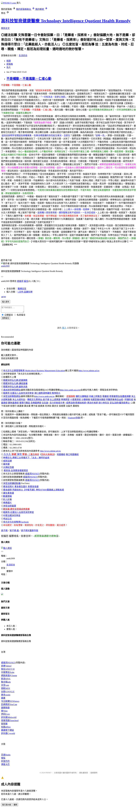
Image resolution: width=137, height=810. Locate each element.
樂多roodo (5, 695)
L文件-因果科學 (25, 292)
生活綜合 (23, 55)
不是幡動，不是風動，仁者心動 (28, 78)
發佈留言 (5, 318)
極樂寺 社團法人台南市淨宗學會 (18, 393)
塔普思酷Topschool (9, 720)
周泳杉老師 (92, 403)
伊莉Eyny (5, 714)
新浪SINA (5, 679)
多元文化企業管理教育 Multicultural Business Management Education (34, 370)
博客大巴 (5, 764)
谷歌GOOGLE (7, 691)
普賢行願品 (24, 403)
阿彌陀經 (129, 399)
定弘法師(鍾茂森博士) (120, 403)
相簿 (8, 61)
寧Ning (4, 711)
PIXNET (48, 773)
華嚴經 (105, 396)
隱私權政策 (83, 773)
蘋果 (3, 698)
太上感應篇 (55, 399)
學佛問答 (65, 399)
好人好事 (7, 499)
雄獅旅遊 (5, 707)
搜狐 (3, 758)
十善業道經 (75, 399)
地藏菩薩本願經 (97, 399)
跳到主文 (5, 28)
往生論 (45, 403)
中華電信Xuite (7, 672)
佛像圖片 (7, 502)
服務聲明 (93, 773)
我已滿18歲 (6, 805)
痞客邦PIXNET (32, 474)
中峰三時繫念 (95, 396)
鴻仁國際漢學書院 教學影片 (47, 393)
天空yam (5, 685)
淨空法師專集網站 (11, 396)
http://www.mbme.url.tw (89, 370)
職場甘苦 (22, 288)
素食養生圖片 (20, 486)
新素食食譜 (33, 486)
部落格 (9, 64)
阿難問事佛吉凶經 (114, 399)
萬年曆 (6, 464)
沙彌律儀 (85, 399)
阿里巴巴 (5, 761)
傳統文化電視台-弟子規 (38, 399)
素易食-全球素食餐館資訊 (16, 470)
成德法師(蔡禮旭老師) (76, 403)
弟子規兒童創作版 (29, 530)
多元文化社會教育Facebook (16, 522)
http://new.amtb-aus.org (70, 390)
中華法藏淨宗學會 (11, 515)
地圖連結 (61, 454)
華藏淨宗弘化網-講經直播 (15, 383)
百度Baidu (5, 755)
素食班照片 (8, 486)
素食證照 (7, 490)
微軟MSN (5, 688)
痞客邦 (20, 281)
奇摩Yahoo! (6, 666)
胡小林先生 (103, 403)
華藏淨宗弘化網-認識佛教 (15, 380)
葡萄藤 (4, 724)
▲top (3, 296)
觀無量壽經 (13, 403)
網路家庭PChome (9, 675)
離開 (15, 805)
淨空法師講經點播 (11, 483)
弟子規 (4, 530)
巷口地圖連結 (72, 454)
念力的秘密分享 (57, 403)
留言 (26, 281)
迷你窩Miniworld (8, 717)
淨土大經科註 (18, 399)
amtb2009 (5, 266)
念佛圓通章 (36, 403)
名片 (8, 67)
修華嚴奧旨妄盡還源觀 (120, 396)
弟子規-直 (14, 530)
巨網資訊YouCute (9, 704)
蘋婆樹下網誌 (7, 730)
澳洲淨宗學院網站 (11, 390)
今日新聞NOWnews (10, 701)
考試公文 (7, 519)
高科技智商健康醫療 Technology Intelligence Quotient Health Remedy (66, 20)
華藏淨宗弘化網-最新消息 (15, 387)
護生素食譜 (8, 493)
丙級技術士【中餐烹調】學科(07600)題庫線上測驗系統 (38, 490)
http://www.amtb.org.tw (45, 396)
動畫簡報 (7, 496)
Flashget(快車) (74, 418)
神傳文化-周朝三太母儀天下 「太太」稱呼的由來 (26, 457)
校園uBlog (6, 727)
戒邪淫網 (7, 461)
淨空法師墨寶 (9, 506)
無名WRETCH (8, 669)
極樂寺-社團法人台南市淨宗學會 (18, 512)
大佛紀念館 (8, 467)
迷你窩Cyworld (8, 733)
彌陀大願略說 (82, 396)
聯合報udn (6, 682)
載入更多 (5, 302)
